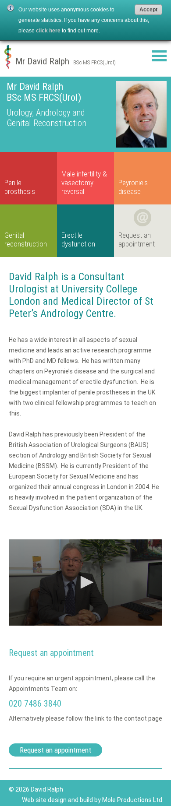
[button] (85, 582)
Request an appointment (55, 750)
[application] (85, 582)
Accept (148, 10)
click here (48, 31)
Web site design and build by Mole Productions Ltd (92, 799)
